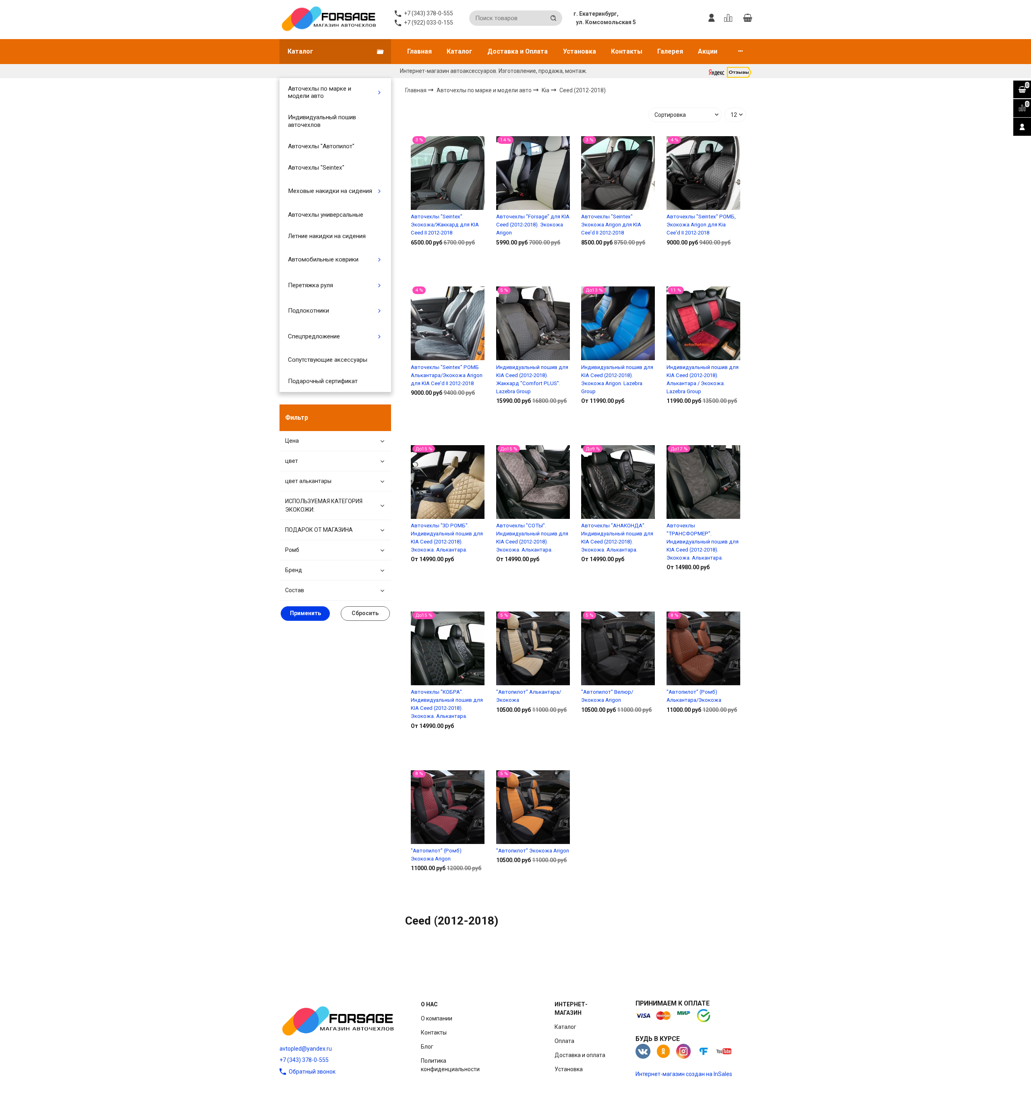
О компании (436, 1018)
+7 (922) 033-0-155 (428, 22)
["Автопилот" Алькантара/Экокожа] (533, 648)
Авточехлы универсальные (325, 214)
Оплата (564, 1041)
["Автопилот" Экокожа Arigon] (533, 807)
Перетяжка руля (310, 285)
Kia (546, 90)
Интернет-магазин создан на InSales (684, 1074)
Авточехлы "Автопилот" (321, 146)
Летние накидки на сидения (327, 236)
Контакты (626, 51)
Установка (579, 51)
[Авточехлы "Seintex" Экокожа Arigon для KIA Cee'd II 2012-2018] (618, 173)
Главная (419, 51)
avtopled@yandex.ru (305, 1048)
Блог (427, 1046)
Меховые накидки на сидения (330, 191)
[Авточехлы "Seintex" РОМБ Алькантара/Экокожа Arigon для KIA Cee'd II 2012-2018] (447, 323)
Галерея (670, 51)
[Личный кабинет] (712, 18)
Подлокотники (308, 310)
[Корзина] (747, 18)
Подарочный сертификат (323, 381)
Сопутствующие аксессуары (327, 359)
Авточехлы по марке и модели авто (319, 92)
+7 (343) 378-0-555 (304, 1060)
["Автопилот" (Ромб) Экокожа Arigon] (447, 807)
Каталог (459, 51)
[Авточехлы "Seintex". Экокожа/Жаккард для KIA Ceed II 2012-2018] (447, 173)
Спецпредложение (314, 336)
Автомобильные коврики (323, 259)
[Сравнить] (447, 268)
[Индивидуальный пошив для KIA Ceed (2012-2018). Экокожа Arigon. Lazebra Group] (618, 323)
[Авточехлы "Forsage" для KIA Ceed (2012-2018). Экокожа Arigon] (533, 173)
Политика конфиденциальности (450, 1064)
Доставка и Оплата (517, 51)
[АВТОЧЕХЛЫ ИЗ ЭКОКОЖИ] (328, 18)
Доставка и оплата (580, 1055)
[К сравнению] (729, 18)
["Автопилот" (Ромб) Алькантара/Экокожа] (703, 648)
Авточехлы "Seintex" (316, 167)
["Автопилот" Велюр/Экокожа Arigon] (618, 648)
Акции (707, 51)
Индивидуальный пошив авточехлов (322, 121)
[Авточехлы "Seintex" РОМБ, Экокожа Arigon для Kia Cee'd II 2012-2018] (703, 173)
